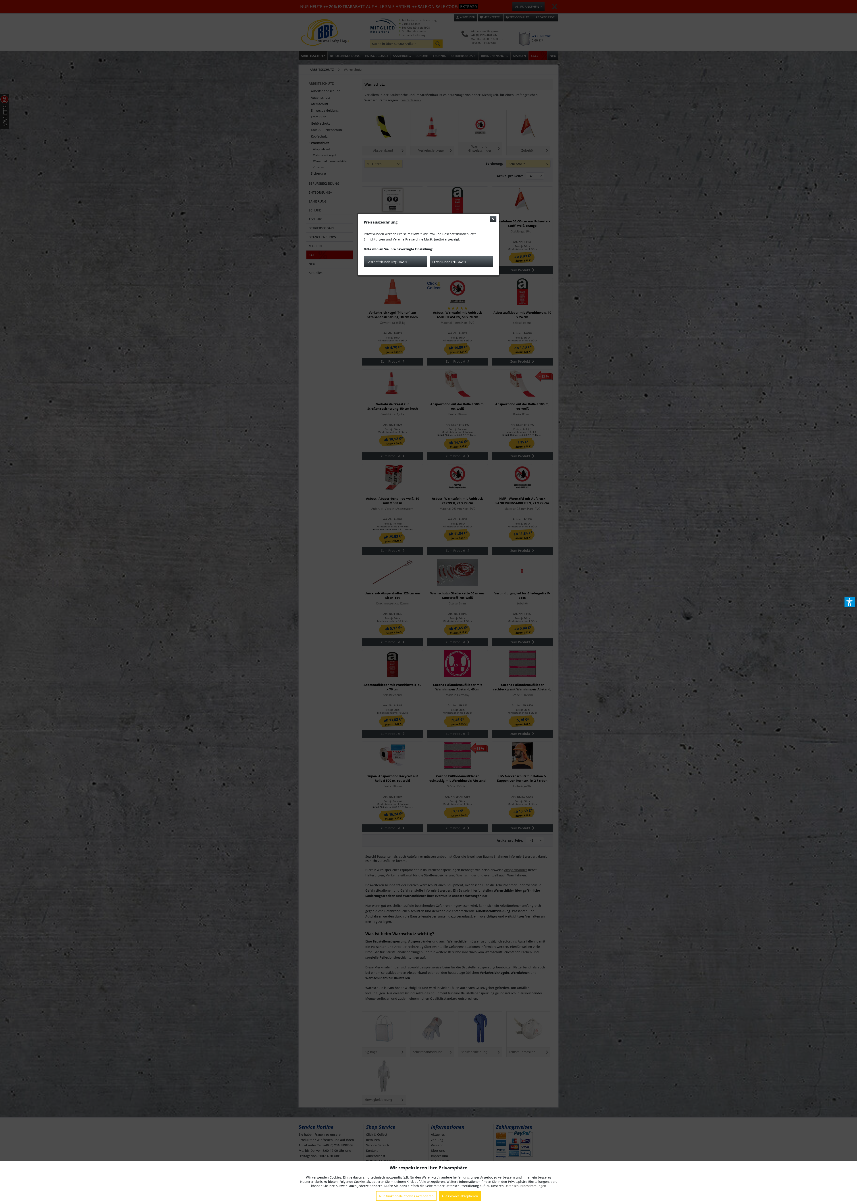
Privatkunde (449, 262)
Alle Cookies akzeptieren (460, 1196)
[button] (850, 602)
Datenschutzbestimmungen (525, 1186)
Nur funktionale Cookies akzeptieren (406, 1196)
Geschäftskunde (386, 262)
